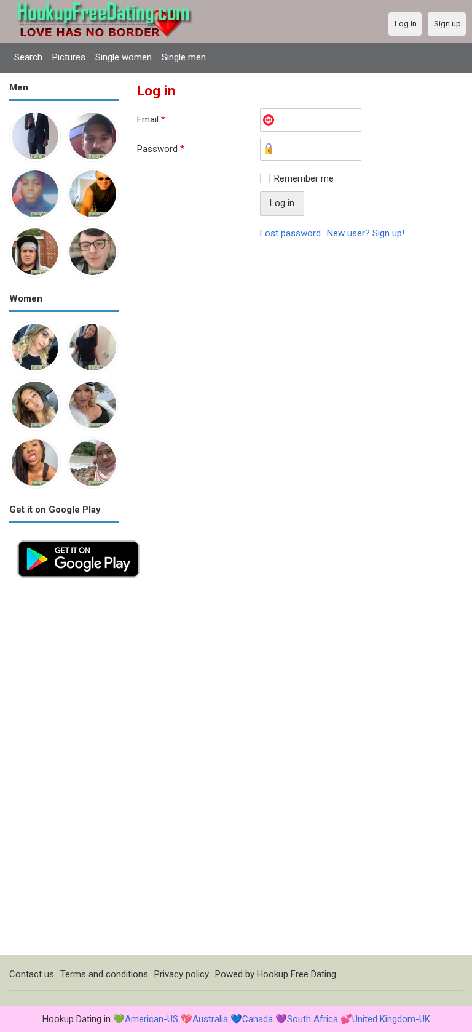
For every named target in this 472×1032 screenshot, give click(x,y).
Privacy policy (181, 974)
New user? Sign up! (365, 233)
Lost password (290, 233)
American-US (151, 1019)
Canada (257, 1019)
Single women (123, 57)
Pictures (68, 57)
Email (151, 119)
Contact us (31, 974)
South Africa (312, 1019)
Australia (210, 1019)
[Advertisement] (64, 770)
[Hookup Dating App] (78, 539)
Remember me (304, 178)
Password (160, 148)
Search (28, 57)
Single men (184, 57)
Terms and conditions (104, 974)
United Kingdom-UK (391, 1019)
